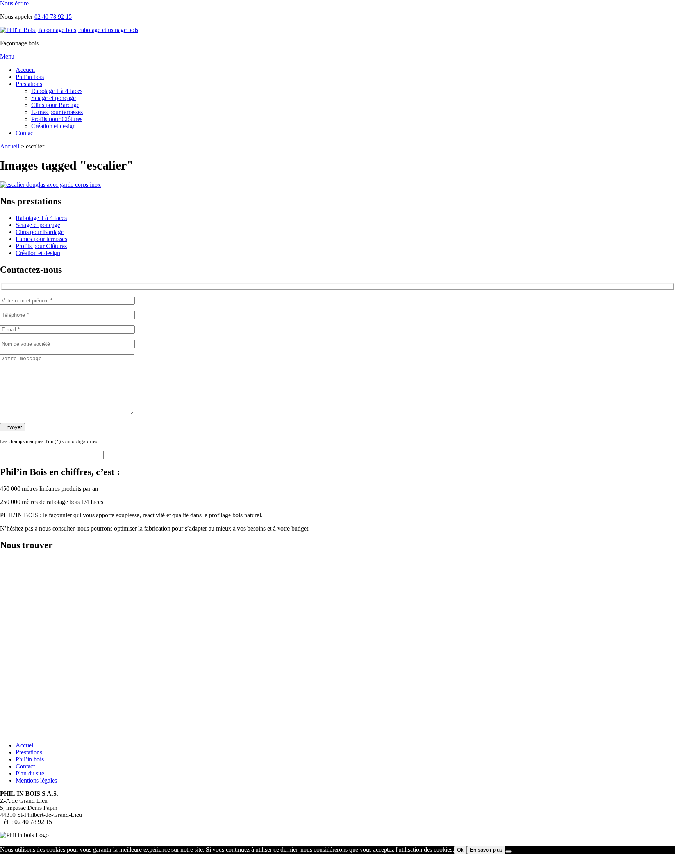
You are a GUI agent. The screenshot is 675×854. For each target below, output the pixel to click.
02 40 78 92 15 (53, 16)
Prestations (29, 83)
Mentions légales (36, 780)
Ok (460, 850)
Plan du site (30, 773)
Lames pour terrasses (57, 112)
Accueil (25, 69)
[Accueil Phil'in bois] (69, 30)
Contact (25, 133)
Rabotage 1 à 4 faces (56, 91)
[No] (508, 851)
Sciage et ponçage (53, 98)
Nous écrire (14, 3)
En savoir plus (486, 850)
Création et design (53, 126)
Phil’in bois (30, 76)
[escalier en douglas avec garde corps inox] (50, 184)
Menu (7, 56)
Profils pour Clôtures (56, 119)
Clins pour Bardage (55, 105)
